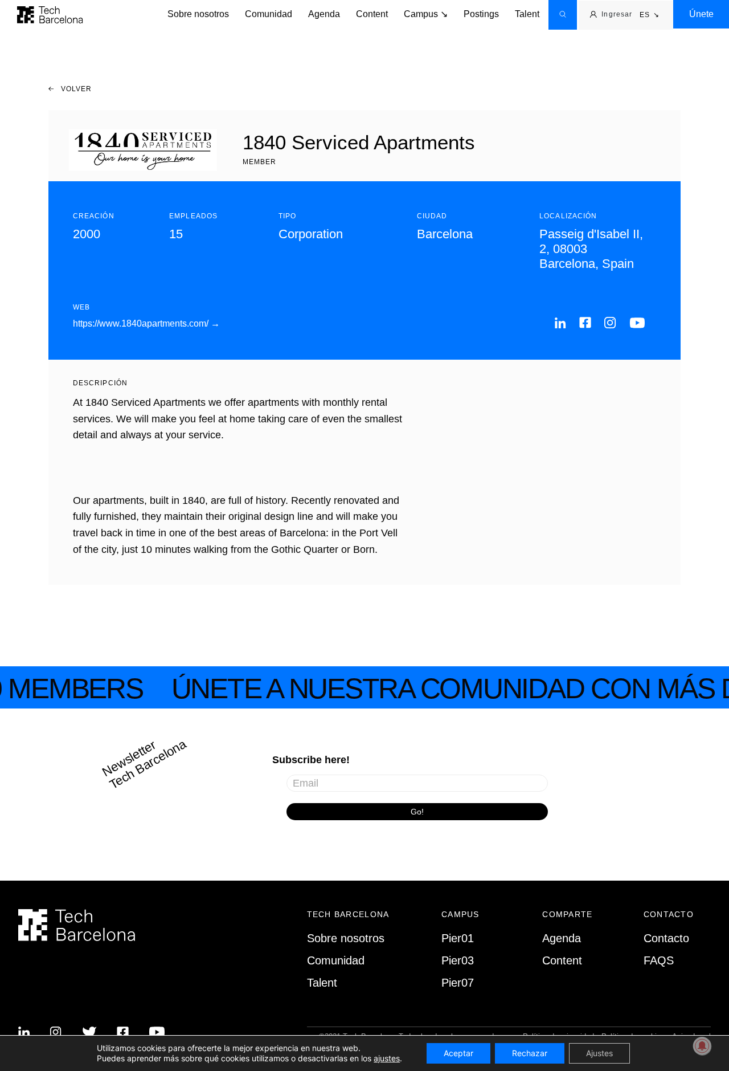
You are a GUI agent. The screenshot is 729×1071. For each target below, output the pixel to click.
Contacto (666, 938)
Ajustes (599, 1053)
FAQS (659, 960)
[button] (649, 15)
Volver (75, 89)
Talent (527, 14)
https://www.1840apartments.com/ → (146, 323)
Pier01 (457, 938)
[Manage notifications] (702, 1046)
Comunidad (268, 14)
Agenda (324, 14)
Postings (481, 14)
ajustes (387, 1058)
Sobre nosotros (198, 14)
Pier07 (457, 982)
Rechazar (529, 1053)
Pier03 (457, 960)
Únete (701, 14)
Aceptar (458, 1053)
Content (372, 14)
